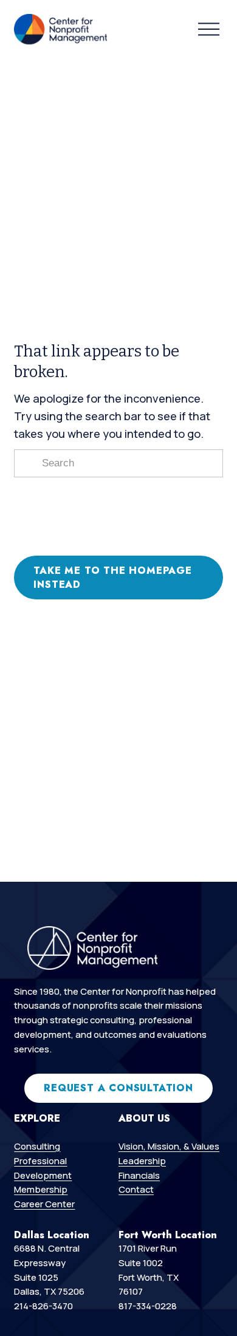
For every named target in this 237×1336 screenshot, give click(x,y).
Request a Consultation (118, 1088)
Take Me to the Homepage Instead (112, 577)
